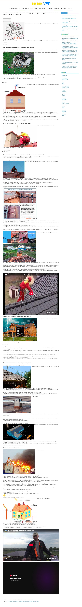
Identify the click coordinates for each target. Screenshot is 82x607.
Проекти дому (64, 104)
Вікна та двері (64, 78)
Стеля (63, 107)
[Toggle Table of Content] (8, 20)
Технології (64, 110)
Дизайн (63, 84)
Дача (63, 82)
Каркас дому (64, 92)
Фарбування (64, 112)
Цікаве (63, 115)
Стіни (63, 108)
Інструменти (64, 88)
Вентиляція (64, 76)
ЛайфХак (63, 95)
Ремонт (63, 106)
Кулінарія (63, 94)
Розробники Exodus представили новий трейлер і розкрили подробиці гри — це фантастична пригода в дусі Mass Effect (69, 51)
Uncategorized (64, 75)
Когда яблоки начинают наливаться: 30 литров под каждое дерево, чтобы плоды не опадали (70, 62)
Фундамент (64, 114)
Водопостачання (65, 79)
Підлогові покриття (65, 103)
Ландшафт (64, 96)
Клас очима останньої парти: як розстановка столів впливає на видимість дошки (70, 38)
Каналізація (64, 91)
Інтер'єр (63, 90)
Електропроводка (65, 86)
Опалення (64, 100)
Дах (4, 15)
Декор (63, 83)
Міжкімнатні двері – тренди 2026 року (69, 43)
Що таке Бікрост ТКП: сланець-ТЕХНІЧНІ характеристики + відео (20, 599)
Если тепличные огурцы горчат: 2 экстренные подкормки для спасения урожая (69, 58)
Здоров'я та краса (65, 87)
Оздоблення (64, 99)
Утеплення (64, 111)
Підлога (63, 102)
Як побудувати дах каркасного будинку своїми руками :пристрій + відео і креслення (23, 601)
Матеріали (64, 98)
